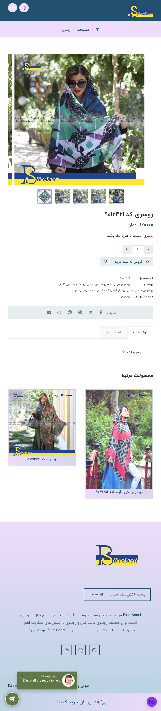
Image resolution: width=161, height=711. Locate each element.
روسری (125, 297)
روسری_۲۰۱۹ (86, 284)
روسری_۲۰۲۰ (68, 284)
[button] (12, 7)
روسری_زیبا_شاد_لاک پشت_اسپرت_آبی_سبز (104, 290)
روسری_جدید (144, 290)
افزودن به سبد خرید (128, 262)
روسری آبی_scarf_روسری (113, 284)
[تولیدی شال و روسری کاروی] (140, 10)
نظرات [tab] (114, 332)
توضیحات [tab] (140, 332)
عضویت (93, 595)
